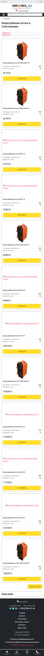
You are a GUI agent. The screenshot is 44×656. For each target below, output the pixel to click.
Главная (7, 18)
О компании (22, 619)
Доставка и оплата (22, 622)
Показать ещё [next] (35, 586)
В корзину (22, 78)
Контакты (22, 625)
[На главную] (22, 6)
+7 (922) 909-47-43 (26, 608)
